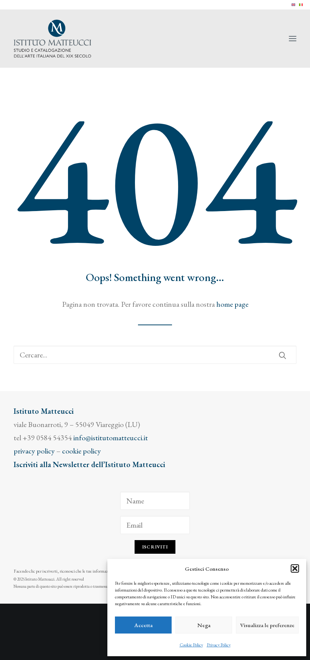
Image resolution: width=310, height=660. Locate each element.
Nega (204, 625)
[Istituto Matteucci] (52, 38)
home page (232, 304)
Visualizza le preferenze (267, 625)
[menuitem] (293, 4)
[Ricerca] (155, 355)
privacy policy (34, 451)
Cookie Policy (191, 645)
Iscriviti (155, 547)
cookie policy (81, 451)
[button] (295, 568)
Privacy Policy (219, 645)
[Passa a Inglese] (293, 4)
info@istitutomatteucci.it (110, 438)
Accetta (143, 625)
